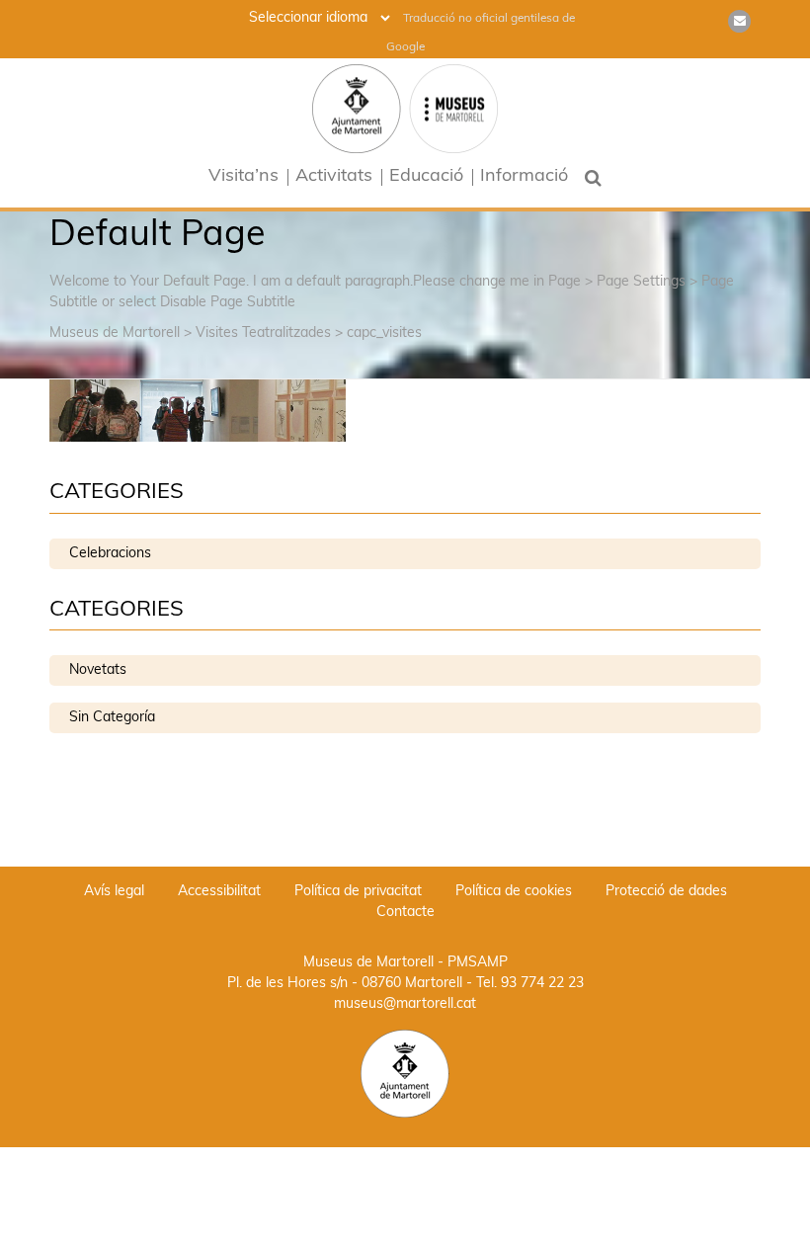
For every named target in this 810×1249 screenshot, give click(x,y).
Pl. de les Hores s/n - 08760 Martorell (344, 983)
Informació (524, 177)
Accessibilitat (219, 891)
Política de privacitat (358, 891)
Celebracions (110, 553)
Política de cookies (513, 891)
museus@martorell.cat (405, 1004)
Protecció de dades (666, 891)
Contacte (405, 912)
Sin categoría (112, 717)
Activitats (333, 177)
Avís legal (114, 891)
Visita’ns (243, 177)
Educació (426, 177)
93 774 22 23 (542, 983)
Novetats (97, 670)
